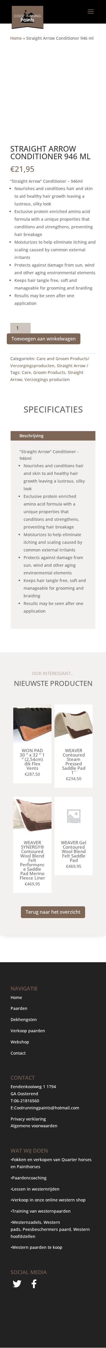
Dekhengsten (24, 1019)
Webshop (20, 1042)
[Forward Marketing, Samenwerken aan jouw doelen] (40, 1320)
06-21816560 (26, 1100)
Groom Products (49, 372)
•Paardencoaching (29, 1178)
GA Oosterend (24, 1093)
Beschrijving (31, 435)
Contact (18, 1053)
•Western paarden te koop (36, 1247)
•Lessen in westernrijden (35, 1189)
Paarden (19, 1008)
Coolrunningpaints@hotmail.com (46, 1108)
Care (26, 372)
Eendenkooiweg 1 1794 (33, 1086)
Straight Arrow (71, 365)
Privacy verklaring (28, 1119)
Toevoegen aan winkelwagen (43, 338)
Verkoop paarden (28, 1030)
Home (16, 38)
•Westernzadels (26, 1222)
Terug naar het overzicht (53, 912)
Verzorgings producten (47, 379)
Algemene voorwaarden (34, 1125)
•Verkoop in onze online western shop (48, 1200)
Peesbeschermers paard (47, 1229)
